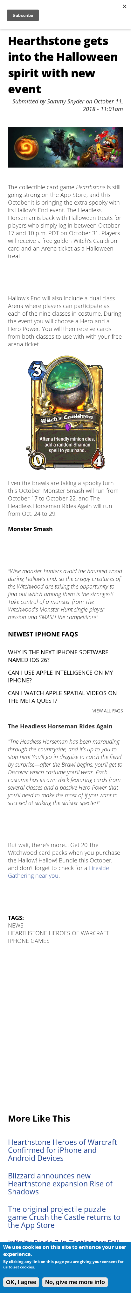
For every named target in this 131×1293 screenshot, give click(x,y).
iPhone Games (29, 940)
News (16, 925)
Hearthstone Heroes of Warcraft (58, 933)
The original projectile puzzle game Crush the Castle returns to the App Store (64, 1217)
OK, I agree (21, 1282)
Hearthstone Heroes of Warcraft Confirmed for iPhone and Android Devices (62, 1150)
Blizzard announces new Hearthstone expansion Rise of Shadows (60, 1184)
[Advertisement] (65, 1029)
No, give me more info (75, 1282)
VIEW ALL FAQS (108, 711)
